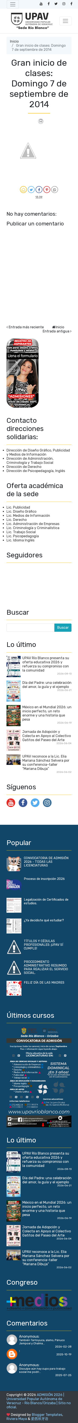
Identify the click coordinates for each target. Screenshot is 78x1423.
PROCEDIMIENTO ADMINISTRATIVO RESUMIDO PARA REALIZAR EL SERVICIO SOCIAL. (46, 967)
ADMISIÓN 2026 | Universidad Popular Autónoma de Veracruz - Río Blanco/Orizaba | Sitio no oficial (38, 1401)
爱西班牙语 (39, 1419)
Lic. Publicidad (18, 507)
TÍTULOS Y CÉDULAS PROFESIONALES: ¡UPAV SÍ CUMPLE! (43, 944)
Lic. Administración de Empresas (32, 524)
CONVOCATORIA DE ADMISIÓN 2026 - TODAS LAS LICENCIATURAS (46, 861)
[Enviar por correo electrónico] (23, 189)
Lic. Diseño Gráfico (21, 511)
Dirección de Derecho (23, 467)
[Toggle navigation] (13, 4)
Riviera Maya (16, 1419)
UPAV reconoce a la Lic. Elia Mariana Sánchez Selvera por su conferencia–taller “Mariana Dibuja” (45, 762)
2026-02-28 (63, 1346)
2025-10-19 (64, 1354)
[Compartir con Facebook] (39, 189)
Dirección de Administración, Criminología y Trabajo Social (30, 460)
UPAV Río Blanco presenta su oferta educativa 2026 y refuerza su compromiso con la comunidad (45, 664)
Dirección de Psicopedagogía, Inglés (35, 471)
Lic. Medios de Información (28, 516)
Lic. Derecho (16, 520)
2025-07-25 (63, 1375)
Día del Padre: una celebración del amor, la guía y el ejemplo (47, 685)
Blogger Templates (47, 1415)
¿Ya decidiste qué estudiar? (44, 920)
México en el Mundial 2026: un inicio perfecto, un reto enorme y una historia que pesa (47, 713)
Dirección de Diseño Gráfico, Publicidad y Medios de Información (38, 452)
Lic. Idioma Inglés (20, 540)
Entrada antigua (56, 331)
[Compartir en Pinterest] (46, 189)
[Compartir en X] (31, 189)
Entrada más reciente (26, 327)
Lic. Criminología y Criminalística (32, 528)
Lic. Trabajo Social (21, 532)
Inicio (14, 41)
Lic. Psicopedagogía (22, 536)
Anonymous (29, 1336)
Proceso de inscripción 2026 (44, 879)
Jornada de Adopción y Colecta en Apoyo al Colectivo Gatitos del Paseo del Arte (46, 736)
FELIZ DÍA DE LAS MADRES (44, 982)
